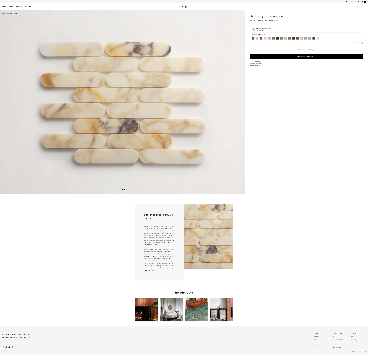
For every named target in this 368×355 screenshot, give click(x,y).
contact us (317, 347)
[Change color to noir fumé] (277, 38)
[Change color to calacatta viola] (309, 38)
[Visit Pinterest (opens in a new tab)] (6, 347)
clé (355, 351)
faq (333, 336)
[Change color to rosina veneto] (301, 38)
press (315, 342)
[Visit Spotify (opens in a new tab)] (12, 347)
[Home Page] (184, 6)
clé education (317, 345)
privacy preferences (25, 337)
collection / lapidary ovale (10, 13)
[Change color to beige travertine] (269, 38)
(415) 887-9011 (337, 347)
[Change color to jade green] (273, 38)
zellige (334, 345)
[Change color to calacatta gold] (285, 38)
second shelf (354, 339)
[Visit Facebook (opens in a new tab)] (9, 347)
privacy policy (5, 337)
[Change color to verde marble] (253, 38)
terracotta (353, 333)
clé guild (316, 336)
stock (11, 7)
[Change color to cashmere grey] (289, 38)
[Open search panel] (357, 6)
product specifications (256, 63)
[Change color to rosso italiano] (293, 38)
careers (316, 339)
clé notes (316, 333)
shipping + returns (337, 333)
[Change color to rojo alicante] (281, 38)
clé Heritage (258, 61)
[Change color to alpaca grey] (305, 38)
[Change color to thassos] (317, 38)
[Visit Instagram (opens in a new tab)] (3, 347)
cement (353, 336)
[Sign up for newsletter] (16, 343)
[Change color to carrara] (257, 38)
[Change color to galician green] (297, 38)
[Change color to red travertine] (261, 38)
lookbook (19, 7)
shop (4, 7)
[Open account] (361, 6)
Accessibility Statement (357, 342)
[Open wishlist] (353, 6)
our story (28, 7)
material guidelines (255, 65)
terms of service (14, 337)
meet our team (337, 342)
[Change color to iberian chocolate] (313, 38)
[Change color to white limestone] (265, 38)
